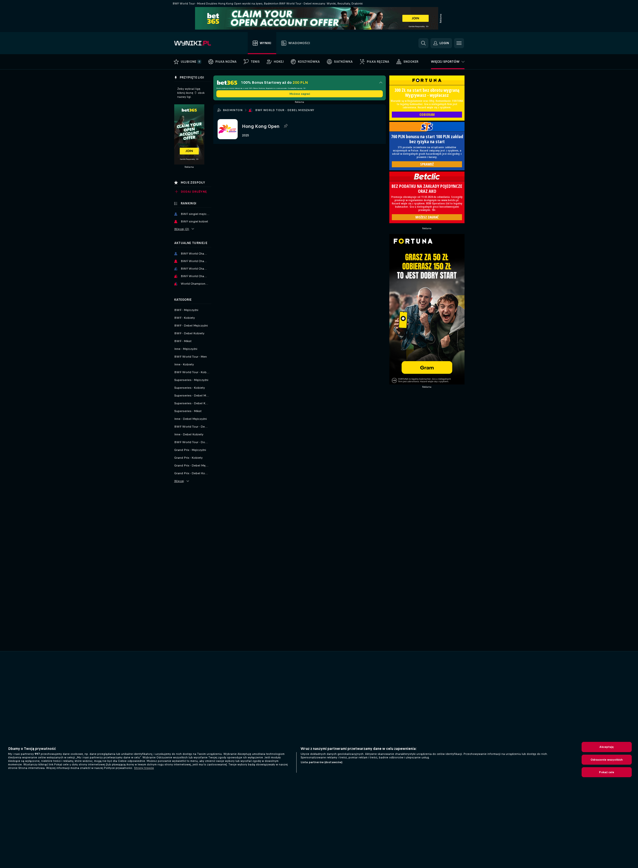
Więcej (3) (181, 229)
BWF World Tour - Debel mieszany (284, 110)
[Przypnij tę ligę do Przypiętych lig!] (286, 126)
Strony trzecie (144, 768)
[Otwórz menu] (459, 43)
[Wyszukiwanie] (423, 43)
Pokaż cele (606, 772)
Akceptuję (606, 747)
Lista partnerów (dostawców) (321, 762)
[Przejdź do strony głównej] (202, 43)
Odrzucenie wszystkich (607, 759)
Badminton (233, 110)
